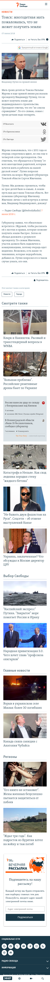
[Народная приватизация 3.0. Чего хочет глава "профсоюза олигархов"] (25, 635)
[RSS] (43, 946)
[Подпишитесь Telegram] (30, 946)
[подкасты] (19, 978)
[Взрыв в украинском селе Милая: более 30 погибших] (25, 688)
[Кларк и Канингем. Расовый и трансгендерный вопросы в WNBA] (25, 322)
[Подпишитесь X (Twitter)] (17, 946)
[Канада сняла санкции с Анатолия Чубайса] (25, 725)
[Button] (18, 40)
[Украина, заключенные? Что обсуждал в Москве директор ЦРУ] (25, 541)
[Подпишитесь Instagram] (36, 946)
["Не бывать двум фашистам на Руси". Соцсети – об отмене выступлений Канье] (25, 499)
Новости (7, 12)
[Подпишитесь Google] (4, 946)
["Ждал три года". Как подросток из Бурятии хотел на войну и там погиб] (25, 820)
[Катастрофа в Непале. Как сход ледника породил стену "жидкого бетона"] (25, 457)
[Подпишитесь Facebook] (10, 946)
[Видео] (31, 978)
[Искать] (42, 978)
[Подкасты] (4, 952)
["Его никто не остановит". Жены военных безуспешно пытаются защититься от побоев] (25, 774)
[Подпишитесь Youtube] (23, 946)
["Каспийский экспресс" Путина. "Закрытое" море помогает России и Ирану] (25, 593)
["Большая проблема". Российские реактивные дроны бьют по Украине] (25, 364)
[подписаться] (10, 952)
